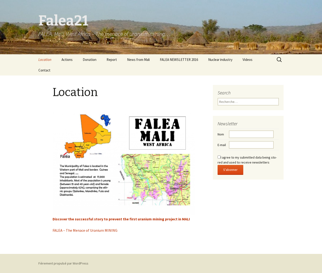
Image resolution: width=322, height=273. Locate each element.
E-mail (222, 145)
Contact (44, 70)
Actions (67, 59)
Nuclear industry (220, 59)
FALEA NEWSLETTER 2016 (179, 59)
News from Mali (138, 59)
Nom (221, 134)
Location (44, 59)
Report (112, 59)
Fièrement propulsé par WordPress (63, 263)
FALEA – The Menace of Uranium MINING (85, 230)
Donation (89, 59)
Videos (247, 59)
